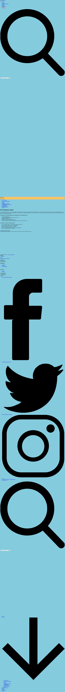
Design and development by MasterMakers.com (8, 479)
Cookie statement (4, 480)
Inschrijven (3, 7)
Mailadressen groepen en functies (6, 204)
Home (3, 2)
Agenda (3, 5)
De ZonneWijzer (4, 200)
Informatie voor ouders (5, 3)
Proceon (3, 207)
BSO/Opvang (4, 6)
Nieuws (3, 4)
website (3, 231)
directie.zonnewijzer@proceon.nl (5, 258)
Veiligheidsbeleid (4, 205)
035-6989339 (2, 256)
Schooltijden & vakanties (5, 203)
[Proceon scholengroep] (11, 254)
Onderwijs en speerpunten (5, 201)
